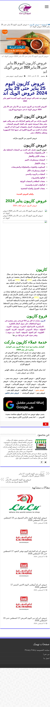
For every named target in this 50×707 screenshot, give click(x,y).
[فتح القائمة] (46, 7)
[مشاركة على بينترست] (45, 424)
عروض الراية (31, 384)
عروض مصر (10, 76)
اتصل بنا (46, 658)
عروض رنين (41, 393)
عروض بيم (28, 381)
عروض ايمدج (35, 387)
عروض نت (43, 98)
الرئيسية (44, 25)
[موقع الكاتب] (45, 462)
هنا (14, 335)
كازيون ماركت (18, 138)
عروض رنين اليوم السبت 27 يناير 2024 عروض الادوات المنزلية (31, 474)
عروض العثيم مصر (27, 378)
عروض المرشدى (28, 393)
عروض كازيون (34, 25)
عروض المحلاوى (27, 390)
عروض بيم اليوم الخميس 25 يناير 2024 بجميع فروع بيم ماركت (18, 480)
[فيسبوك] (41, 462)
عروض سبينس (22, 387)
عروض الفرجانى (18, 384)
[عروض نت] (25, 8)
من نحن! (46, 654)
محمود (43, 76)
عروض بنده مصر (12, 378)
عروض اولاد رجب (40, 381)
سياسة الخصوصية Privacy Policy (37, 650)
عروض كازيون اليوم (30, 116)
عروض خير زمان (16, 381)
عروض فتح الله (9, 387)
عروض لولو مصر (13, 390)
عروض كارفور (41, 378)
